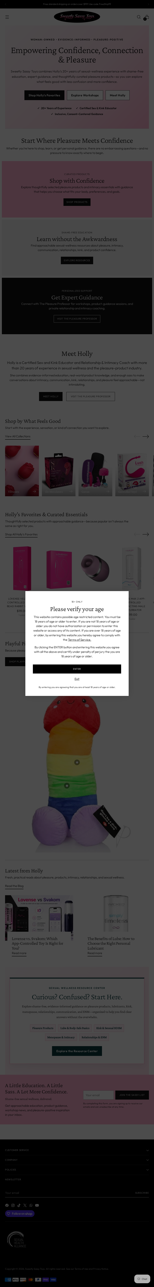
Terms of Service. (79, 640)
